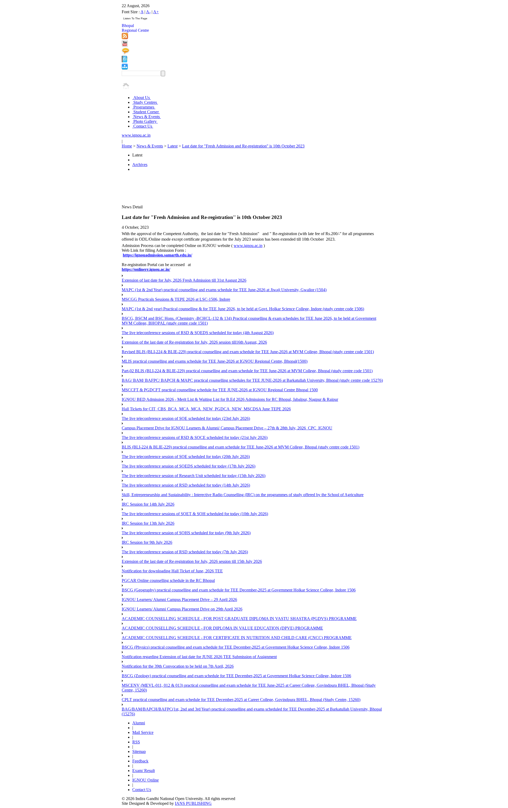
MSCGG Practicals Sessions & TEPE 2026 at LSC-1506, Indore (176, 299)
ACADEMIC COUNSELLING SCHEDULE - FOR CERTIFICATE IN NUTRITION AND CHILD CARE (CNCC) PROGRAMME (237, 637)
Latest (172, 146)
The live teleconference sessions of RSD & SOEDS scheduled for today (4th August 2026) (198, 332)
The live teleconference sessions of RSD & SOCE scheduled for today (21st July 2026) (194, 437)
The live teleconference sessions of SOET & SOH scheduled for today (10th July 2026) (195, 513)
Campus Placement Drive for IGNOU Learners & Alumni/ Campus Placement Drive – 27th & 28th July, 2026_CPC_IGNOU (227, 428)
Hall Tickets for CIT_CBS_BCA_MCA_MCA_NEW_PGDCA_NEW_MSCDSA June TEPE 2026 (206, 409)
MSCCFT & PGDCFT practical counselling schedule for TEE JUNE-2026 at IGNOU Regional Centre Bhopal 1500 (220, 390)
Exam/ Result (143, 770)
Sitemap (139, 751)
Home (127, 146)
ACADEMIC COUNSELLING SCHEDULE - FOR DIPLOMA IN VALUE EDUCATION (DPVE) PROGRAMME (222, 628)
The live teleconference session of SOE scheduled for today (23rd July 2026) (186, 418)
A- (148, 12)
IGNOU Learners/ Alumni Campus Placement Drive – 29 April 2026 (179, 599)
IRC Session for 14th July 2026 (148, 504)
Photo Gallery (145, 121)
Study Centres (145, 102)
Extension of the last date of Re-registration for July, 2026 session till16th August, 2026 (194, 342)
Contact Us (142, 126)
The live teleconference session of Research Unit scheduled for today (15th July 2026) (193, 475)
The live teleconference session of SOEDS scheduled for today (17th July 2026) (188, 466)
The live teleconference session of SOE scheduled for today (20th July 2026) (186, 456)
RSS (136, 742)
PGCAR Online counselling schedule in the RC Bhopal (168, 580)
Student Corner (146, 112)
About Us (141, 97)
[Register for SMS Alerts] (125, 53)
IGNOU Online (145, 780)
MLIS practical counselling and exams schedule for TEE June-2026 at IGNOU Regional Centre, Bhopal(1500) (214, 361)
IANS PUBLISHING (193, 803)
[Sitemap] (125, 68)
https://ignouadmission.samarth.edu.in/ (157, 255)
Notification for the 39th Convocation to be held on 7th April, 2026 (178, 666)
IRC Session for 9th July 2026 (147, 542)
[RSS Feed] (125, 37)
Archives (139, 164)
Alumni (138, 723)
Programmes (143, 107)
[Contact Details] (124, 61)
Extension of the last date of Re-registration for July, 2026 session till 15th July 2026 (192, 561)
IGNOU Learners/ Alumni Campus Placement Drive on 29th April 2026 (182, 609)
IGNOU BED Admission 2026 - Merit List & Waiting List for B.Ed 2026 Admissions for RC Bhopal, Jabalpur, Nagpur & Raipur (230, 399)
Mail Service (142, 732)
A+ (156, 12)
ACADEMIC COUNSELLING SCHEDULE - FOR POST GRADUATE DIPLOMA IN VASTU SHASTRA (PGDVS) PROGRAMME (239, 618)
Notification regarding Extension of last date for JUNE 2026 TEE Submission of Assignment (199, 656)
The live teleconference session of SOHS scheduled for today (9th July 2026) (186, 533)
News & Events (146, 116)
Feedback (140, 761)
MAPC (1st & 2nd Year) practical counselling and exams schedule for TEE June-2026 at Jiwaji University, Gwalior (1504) (224, 290)
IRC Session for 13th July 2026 (148, 523)
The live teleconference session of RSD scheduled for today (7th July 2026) (185, 552)
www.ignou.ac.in (136, 135)
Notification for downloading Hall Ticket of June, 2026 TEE (172, 571)
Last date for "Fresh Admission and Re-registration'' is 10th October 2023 (243, 146)
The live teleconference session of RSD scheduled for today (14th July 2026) (186, 485)
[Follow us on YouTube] (125, 45)
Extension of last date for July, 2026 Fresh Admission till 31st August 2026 (184, 280)
